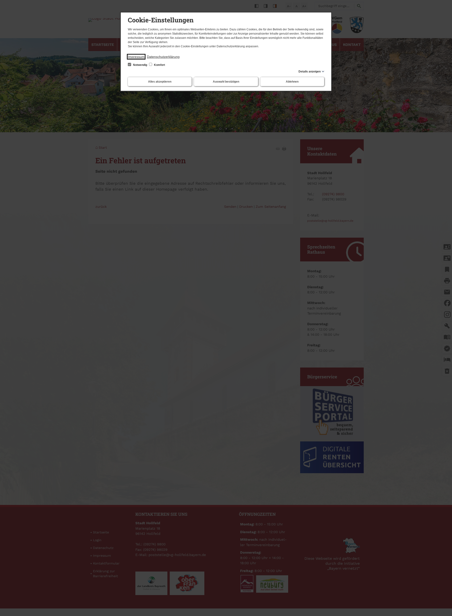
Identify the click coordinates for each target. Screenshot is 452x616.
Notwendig (140, 65)
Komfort (159, 65)
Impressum (136, 57)
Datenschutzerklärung (163, 57)
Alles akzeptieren (159, 81)
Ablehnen (292, 81)
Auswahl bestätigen (226, 81)
